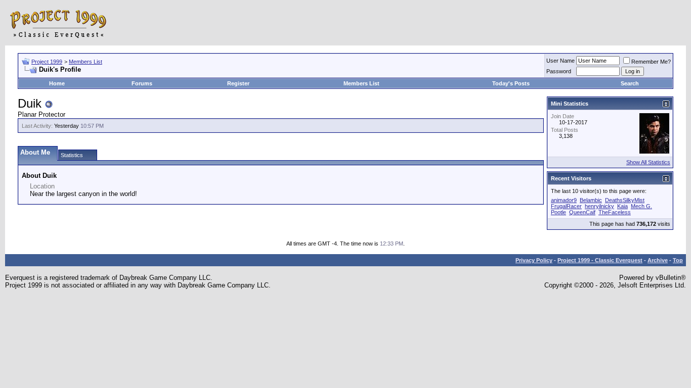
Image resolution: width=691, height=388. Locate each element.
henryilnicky (599, 206)
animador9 (564, 200)
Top (678, 260)
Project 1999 (46, 62)
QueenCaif (582, 212)
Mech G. (641, 206)
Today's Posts (511, 83)
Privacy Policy (533, 260)
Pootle (558, 212)
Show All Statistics (648, 162)
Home (57, 83)
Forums (142, 83)
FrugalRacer (566, 206)
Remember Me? (651, 62)
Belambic (591, 200)
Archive (657, 260)
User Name (560, 61)
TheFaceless (614, 212)
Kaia (622, 206)
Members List (85, 62)
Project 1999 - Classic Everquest (599, 260)
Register (238, 83)
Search (630, 83)
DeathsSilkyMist (624, 200)
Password (558, 71)
